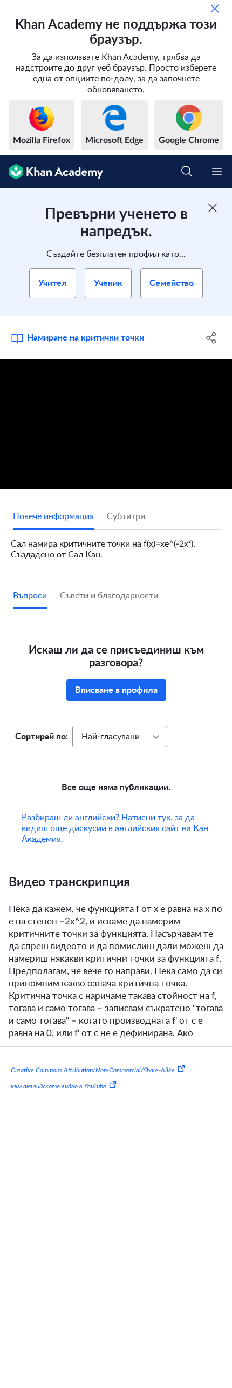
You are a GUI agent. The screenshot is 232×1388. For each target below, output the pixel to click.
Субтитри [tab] (126, 516)
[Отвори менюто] (216, 171)
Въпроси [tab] (30, 595)
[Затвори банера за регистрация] (212, 208)
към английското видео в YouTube (58, 1101)
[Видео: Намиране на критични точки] (116, 424)
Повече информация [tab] (53, 516)
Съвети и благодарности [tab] (109, 595)
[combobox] (119, 736)
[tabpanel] (116, 545)
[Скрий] (214, 8)
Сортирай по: (41, 736)
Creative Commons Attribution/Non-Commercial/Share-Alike (93, 1085)
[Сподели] (211, 338)
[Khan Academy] (51, 172)
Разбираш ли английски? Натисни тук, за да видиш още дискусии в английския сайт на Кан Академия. (115, 843)
